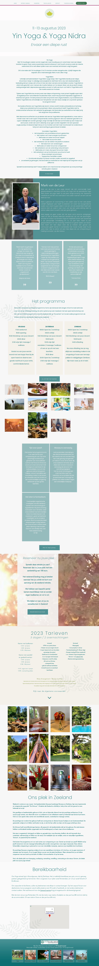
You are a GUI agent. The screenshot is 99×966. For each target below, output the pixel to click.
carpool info (79, 656)
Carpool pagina (45, 890)
